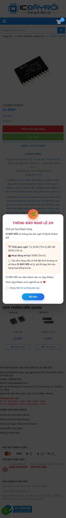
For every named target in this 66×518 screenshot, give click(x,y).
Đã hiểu (33, 296)
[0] (58, 22)
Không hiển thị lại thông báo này (24, 288)
